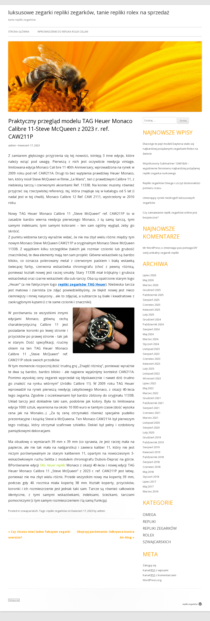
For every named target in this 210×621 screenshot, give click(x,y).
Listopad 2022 (151, 373)
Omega (149, 514)
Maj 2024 (148, 334)
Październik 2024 (153, 324)
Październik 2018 (153, 457)
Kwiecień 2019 (151, 452)
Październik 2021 (153, 403)
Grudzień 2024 (152, 319)
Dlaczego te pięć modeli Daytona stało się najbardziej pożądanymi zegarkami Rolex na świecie (170, 148)
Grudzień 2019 (152, 437)
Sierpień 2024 (151, 329)
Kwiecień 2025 (151, 309)
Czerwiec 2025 (151, 305)
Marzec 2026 (150, 285)
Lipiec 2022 (149, 383)
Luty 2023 (148, 368)
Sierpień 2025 (151, 300)
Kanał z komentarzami (159, 575)
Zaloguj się (149, 565)
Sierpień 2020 (151, 427)
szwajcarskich (29, 511)
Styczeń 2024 (151, 344)
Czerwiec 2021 (151, 413)
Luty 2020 (148, 432)
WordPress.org (152, 580)
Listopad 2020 (151, 422)
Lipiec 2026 (149, 275)
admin (12, 145)
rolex (148, 535)
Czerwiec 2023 (151, 359)
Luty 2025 (148, 314)
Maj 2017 (148, 486)
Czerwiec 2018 (151, 467)
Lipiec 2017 (149, 481)
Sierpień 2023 (151, 354)
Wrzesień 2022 (152, 378)
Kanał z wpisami (155, 570)
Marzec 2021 (150, 418)
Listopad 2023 (151, 349)
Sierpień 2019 (151, 447)
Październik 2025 (153, 295)
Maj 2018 (148, 472)
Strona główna (18, 31)
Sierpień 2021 (151, 408)
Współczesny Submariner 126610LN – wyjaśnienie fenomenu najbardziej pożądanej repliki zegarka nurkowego (171, 168)
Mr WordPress (152, 248)
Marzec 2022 (150, 393)
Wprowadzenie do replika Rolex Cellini (63, 31)
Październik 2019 (153, 442)
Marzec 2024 (150, 339)
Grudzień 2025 (152, 290)
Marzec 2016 (150, 491)
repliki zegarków (56, 511)
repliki (149, 521)
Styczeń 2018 (151, 476)
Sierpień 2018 (151, 462)
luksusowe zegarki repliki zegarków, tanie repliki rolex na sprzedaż (88, 12)
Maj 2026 (148, 280)
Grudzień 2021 (152, 398)
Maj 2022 (148, 388)
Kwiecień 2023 (151, 363)
